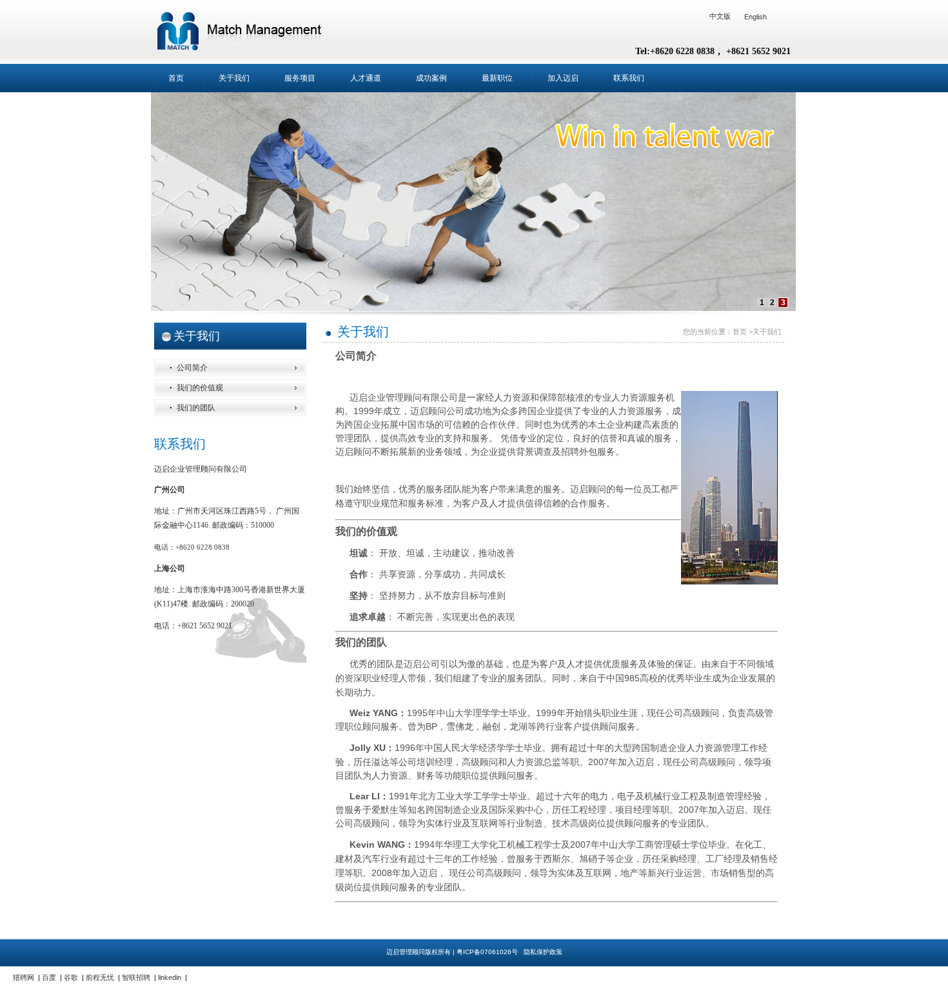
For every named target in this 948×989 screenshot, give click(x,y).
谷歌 (71, 977)
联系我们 (628, 78)
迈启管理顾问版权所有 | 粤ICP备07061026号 (453, 951)
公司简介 (192, 367)
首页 (176, 78)
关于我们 (234, 78)
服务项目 (299, 78)
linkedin (169, 977)
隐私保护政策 (543, 951)
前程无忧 (100, 977)
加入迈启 (563, 78)
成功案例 (431, 78)
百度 (49, 977)
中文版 (720, 16)
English (755, 17)
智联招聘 (136, 977)
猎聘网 (23, 977)
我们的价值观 (200, 387)
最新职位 (497, 78)
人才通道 (365, 78)
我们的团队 (196, 407)
